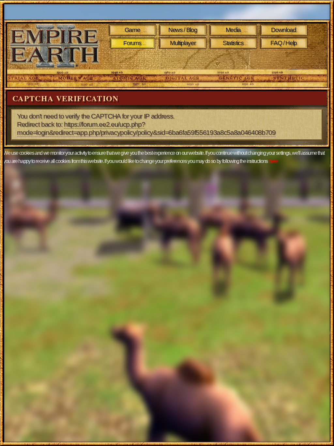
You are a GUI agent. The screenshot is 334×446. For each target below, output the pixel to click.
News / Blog (182, 29)
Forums (132, 43)
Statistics (233, 43)
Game (132, 29)
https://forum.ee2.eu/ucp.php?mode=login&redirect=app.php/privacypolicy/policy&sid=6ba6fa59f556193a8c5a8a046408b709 (146, 128)
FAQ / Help (283, 43)
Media (233, 29)
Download (283, 29)
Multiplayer (182, 43)
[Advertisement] (212, 59)
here (273, 161)
